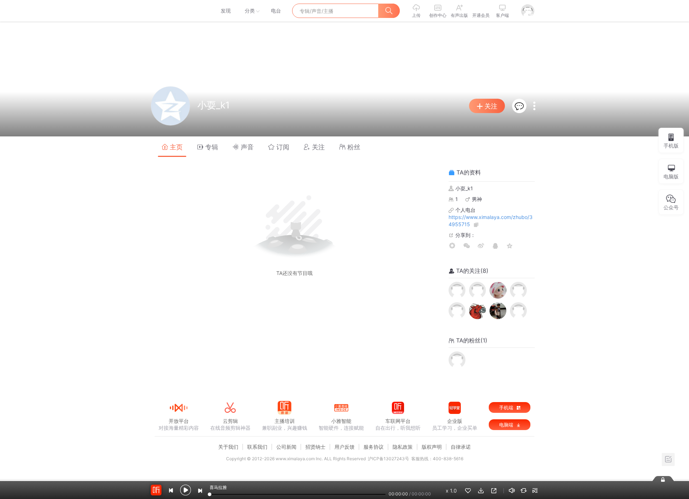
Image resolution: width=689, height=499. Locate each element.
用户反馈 (344, 447)
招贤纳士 (315, 447)
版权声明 (432, 447)
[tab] (172, 146)
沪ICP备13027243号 (388, 458)
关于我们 (228, 447)
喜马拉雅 (178, 11)
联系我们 (257, 447)
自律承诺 (461, 447)
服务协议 (374, 447)
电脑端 (507, 425)
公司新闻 (286, 447)
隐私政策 (403, 447)
